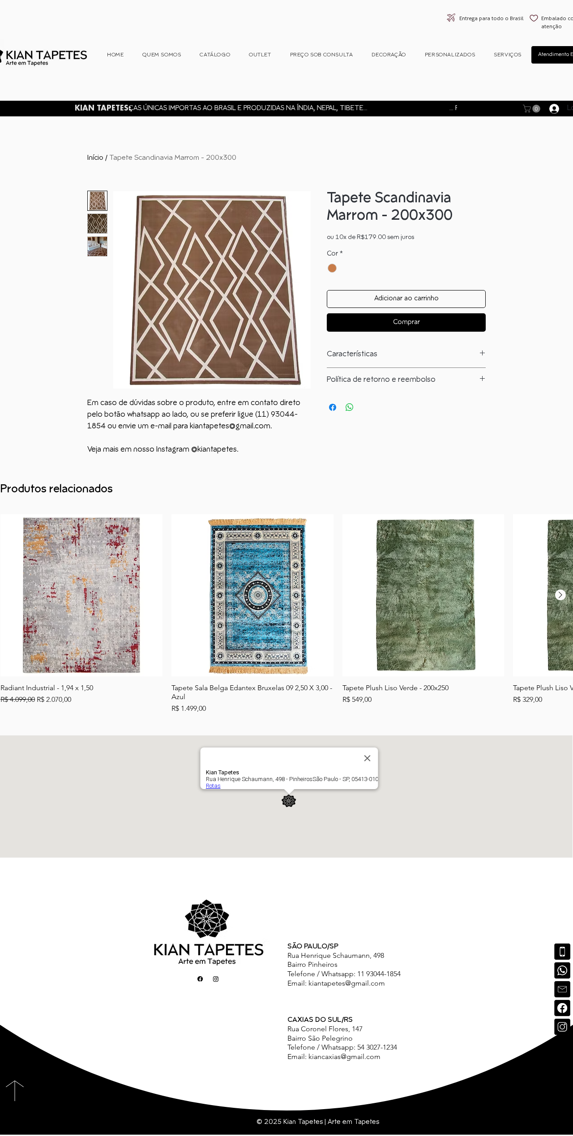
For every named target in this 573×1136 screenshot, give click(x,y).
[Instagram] (562, 1026)
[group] (286, 614)
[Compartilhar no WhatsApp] (349, 407)
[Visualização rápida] (81, 595)
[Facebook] (562, 1007)
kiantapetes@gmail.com (346, 983)
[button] (532, 109)
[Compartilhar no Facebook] (332, 407)
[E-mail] (562, 989)
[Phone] (562, 951)
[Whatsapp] (562, 970)
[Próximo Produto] (560, 594)
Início (95, 158)
